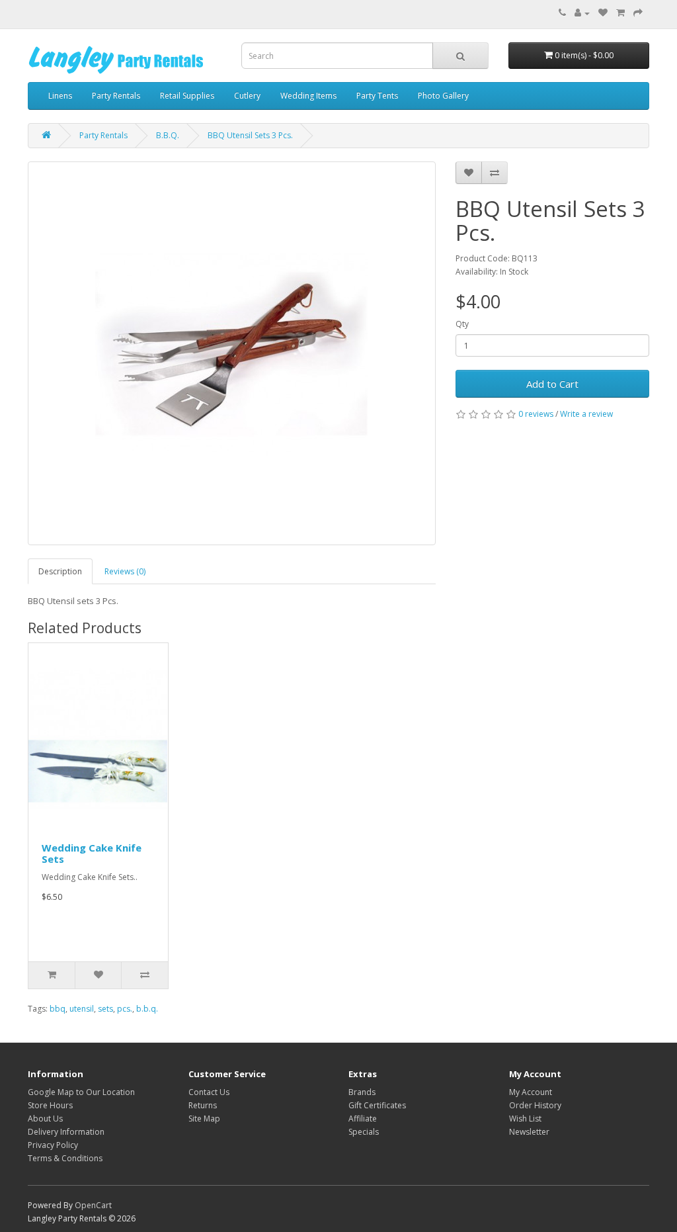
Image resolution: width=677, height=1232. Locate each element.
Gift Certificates (377, 1105)
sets (105, 1008)
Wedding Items (308, 95)
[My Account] (582, 13)
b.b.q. (147, 1008)
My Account (530, 1092)
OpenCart (93, 1205)
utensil (81, 1008)
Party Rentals (116, 95)
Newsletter (529, 1131)
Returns (202, 1105)
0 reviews (535, 413)
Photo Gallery (443, 95)
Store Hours (50, 1105)
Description (60, 571)
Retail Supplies (187, 95)
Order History (535, 1105)
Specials (363, 1131)
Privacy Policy (53, 1145)
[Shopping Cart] (620, 13)
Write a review (586, 413)
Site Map (204, 1118)
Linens (60, 95)
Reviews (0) (124, 571)
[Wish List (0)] (603, 13)
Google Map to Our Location (81, 1092)
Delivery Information (66, 1131)
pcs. (124, 1008)
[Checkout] (638, 13)
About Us (45, 1118)
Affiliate (362, 1118)
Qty (462, 324)
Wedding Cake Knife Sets (91, 853)
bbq (57, 1008)
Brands (362, 1092)
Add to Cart (552, 383)
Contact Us (208, 1092)
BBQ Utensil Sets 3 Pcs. (250, 135)
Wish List (525, 1118)
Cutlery (247, 95)
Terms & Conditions (65, 1158)
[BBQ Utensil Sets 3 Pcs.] (232, 353)
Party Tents (377, 95)
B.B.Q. (167, 135)
